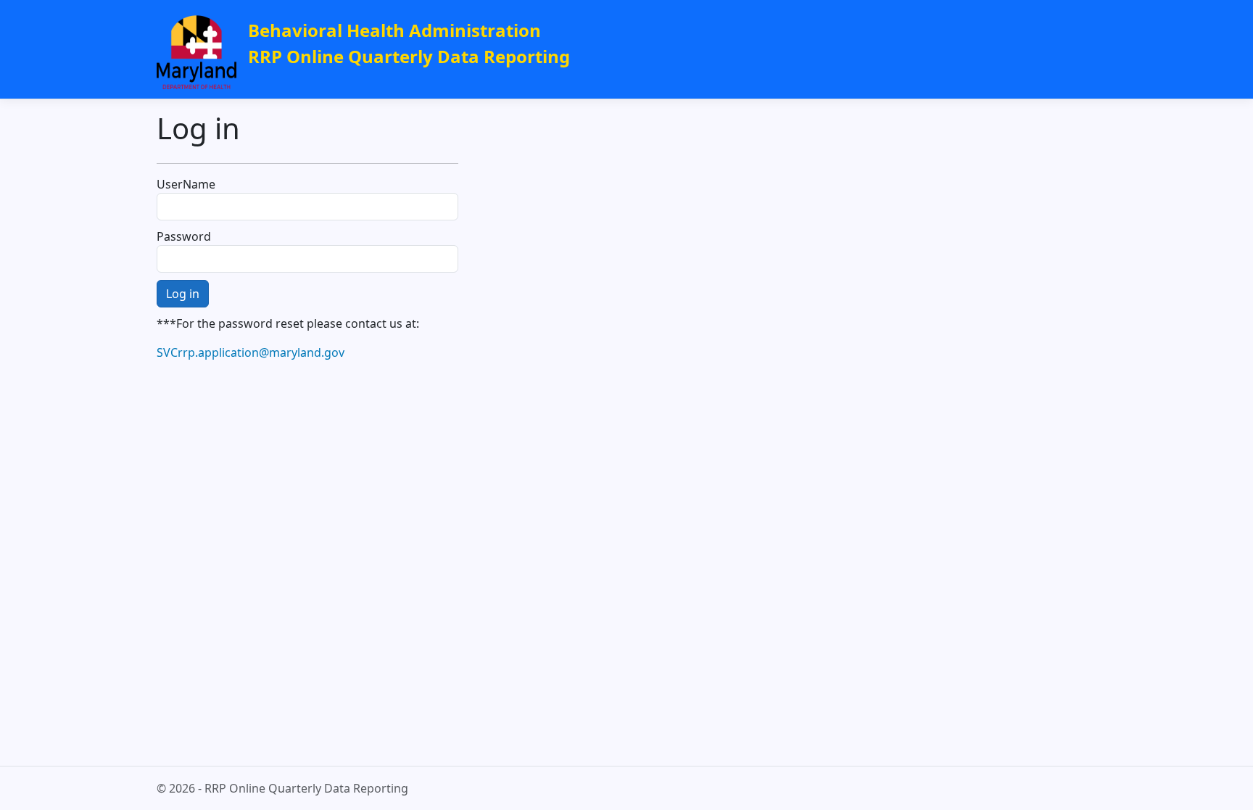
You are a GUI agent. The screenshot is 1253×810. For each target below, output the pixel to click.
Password (184, 236)
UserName (186, 184)
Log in (182, 294)
